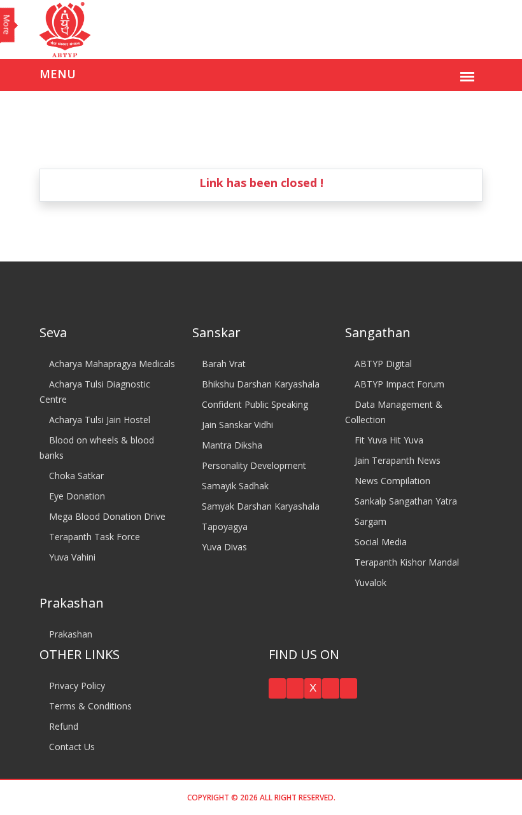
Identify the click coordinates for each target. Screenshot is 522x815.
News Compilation (391, 481)
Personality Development (252, 465)
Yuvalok (369, 582)
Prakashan (69, 634)
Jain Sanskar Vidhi (236, 425)
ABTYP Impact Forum (398, 384)
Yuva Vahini (70, 557)
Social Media (379, 542)
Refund (62, 726)
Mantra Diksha (230, 445)
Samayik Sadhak (234, 486)
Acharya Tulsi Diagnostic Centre (94, 391)
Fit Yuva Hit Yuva (387, 440)
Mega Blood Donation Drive (106, 516)
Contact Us (70, 747)
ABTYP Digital (382, 364)
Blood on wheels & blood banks (96, 447)
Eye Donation (75, 496)
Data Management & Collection (393, 412)
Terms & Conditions (89, 706)
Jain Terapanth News (396, 460)
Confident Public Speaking (253, 404)
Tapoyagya (223, 526)
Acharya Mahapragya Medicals (110, 364)
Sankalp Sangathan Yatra (404, 501)
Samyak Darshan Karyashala (259, 506)
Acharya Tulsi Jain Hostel (98, 420)
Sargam (369, 521)
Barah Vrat (222, 364)
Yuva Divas (223, 547)
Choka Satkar (75, 476)
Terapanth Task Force (93, 537)
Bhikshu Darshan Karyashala (259, 384)
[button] (277, 688)
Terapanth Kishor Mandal (405, 562)
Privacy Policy (75, 685)
